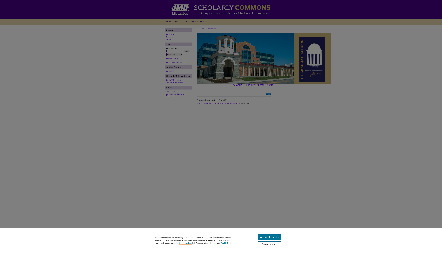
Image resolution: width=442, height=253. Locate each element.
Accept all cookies (269, 237)
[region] (221, 240)
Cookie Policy (226, 243)
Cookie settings (185, 243)
